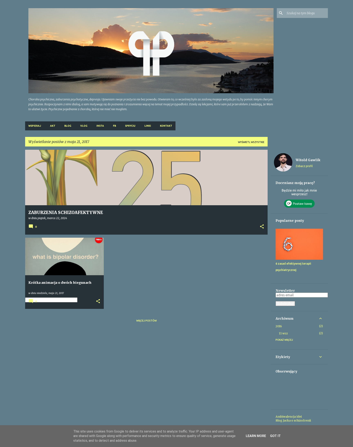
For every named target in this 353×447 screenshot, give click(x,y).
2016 (279, 326)
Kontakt (166, 125)
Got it (275, 436)
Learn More (256, 436)
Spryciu (130, 125)
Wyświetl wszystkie (251, 142)
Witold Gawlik (308, 160)
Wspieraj (34, 125)
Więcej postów (146, 320)
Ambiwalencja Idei (289, 416)
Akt (52, 125)
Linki (147, 125)
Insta (100, 125)
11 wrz (283, 333)
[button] (261, 227)
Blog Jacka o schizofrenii (293, 420)
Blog (67, 125)
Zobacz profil (304, 166)
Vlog (83, 125)
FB (114, 125)
